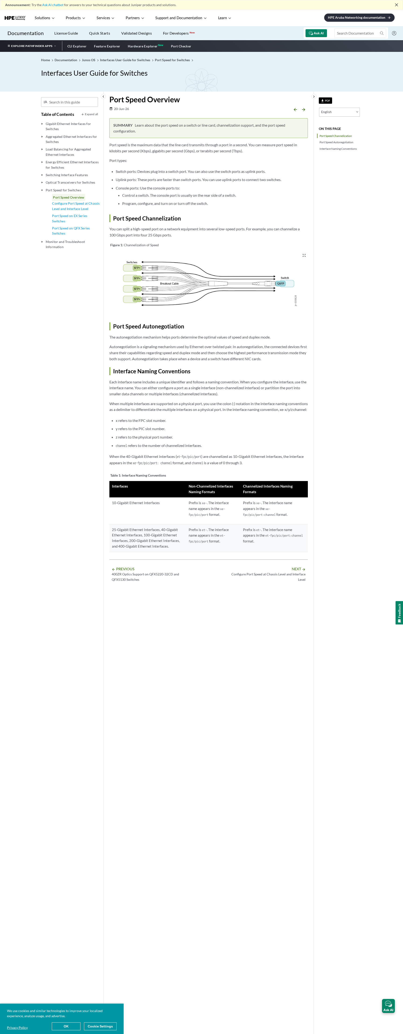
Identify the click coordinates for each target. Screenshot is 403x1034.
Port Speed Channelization (336, 136)
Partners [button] (133, 18)
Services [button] (103, 18)
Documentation (25, 33)
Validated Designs (136, 33)
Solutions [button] (42, 18)
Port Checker (181, 46)
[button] (388, 1006)
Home (46, 60)
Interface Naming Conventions (338, 148)
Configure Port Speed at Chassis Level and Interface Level (76, 205)
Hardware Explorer (143, 46)
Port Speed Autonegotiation (336, 142)
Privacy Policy (17, 1027)
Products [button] (73, 18)
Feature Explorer (107, 46)
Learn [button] (222, 18)
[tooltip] (325, 100)
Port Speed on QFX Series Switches (71, 230)
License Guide (66, 33)
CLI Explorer (77, 46)
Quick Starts (99, 33)
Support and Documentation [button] (178, 18)
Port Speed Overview (68, 197)
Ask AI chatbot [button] (52, 5)
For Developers (179, 33)
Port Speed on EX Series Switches (69, 218)
